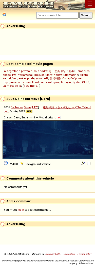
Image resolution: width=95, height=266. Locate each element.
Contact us (69, 254)
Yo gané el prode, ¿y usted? (30, 78)
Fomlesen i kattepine (46, 82)
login (20, 209)
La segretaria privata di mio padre (25, 71)
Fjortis (76, 82)
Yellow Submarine (66, 75)
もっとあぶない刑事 (61, 71)
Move (27, 107)
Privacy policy (84, 254)
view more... (31, 85)
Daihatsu (17, 107)
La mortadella (12, 85)
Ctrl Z (85, 82)
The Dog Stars (42, 75)
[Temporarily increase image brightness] (83, 163)
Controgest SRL (53, 254)
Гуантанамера (22, 75)
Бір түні (66, 82)
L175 (35, 107)
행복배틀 (55, 78)
